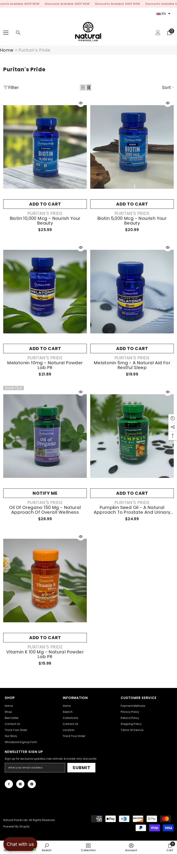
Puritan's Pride (35, 50)
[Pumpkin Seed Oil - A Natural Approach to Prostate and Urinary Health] (132, 436)
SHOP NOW (32, 4)
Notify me (45, 493)
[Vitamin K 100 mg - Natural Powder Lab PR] (45, 581)
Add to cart (45, 204)
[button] (83, 87)
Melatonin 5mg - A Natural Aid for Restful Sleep (132, 365)
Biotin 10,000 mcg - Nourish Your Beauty (45, 220)
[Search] (18, 32)
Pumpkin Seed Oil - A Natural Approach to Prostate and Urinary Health (132, 510)
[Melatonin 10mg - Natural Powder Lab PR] (45, 291)
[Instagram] (20, 784)
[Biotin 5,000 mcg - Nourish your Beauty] (132, 147)
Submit (81, 768)
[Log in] (158, 32)
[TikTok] (32, 784)
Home (7, 50)
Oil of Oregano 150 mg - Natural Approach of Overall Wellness (45, 510)
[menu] (5, 32)
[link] (46, 847)
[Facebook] (9, 784)
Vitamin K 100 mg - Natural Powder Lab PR (45, 654)
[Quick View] (81, 103)
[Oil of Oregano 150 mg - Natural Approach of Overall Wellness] (45, 436)
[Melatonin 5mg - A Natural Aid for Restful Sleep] (132, 291)
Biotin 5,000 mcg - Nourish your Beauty (132, 220)
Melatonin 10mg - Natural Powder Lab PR (45, 365)
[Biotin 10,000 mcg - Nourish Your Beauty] (45, 147)
